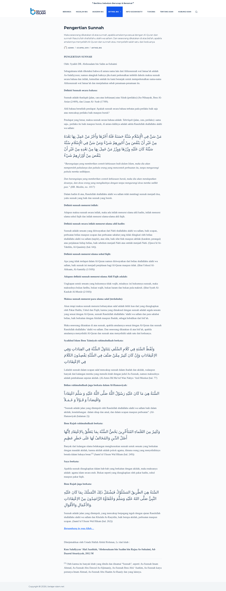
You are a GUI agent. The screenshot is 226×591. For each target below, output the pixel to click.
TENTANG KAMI (166, 12)
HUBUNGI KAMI (184, 12)
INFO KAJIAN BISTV (134, 12)
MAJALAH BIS (81, 12)
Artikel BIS (96, 48)
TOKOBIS (151, 12)
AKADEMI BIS (97, 12)
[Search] (196, 12)
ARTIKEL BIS (113, 12)
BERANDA (67, 12)
